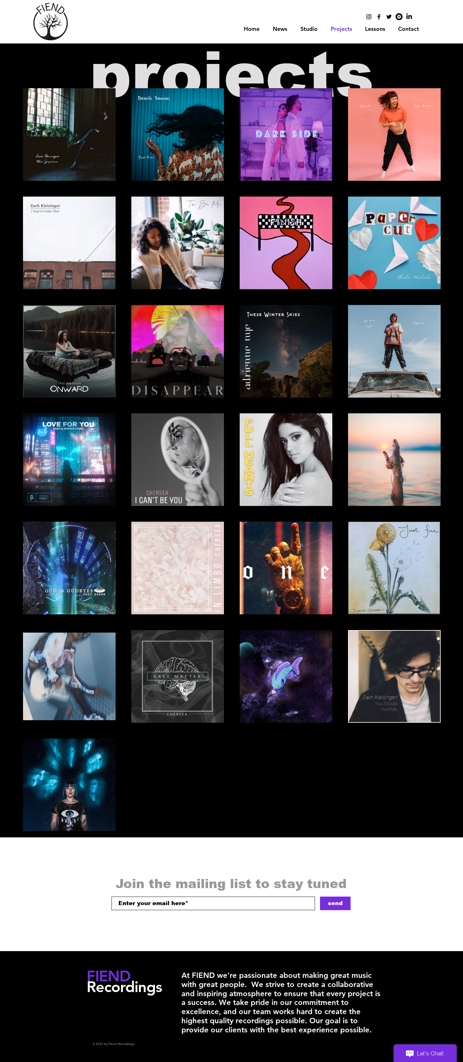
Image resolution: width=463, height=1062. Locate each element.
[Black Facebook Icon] (378, 16)
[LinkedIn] (409, 16)
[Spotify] (399, 16)
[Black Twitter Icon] (389, 16)
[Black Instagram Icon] (368, 16)
